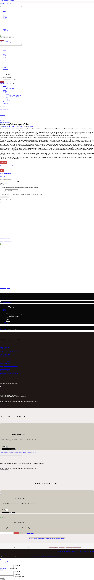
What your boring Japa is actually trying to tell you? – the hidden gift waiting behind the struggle (17, 358)
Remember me (13, 568)
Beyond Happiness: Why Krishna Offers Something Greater (10, 351)
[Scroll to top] (1, 559)
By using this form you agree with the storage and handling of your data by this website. (22, 194)
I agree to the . (27, 533)
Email (3, 446)
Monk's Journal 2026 (5, 347)
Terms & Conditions (76, 547)
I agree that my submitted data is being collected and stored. (15, 577)
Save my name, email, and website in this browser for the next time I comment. (20, 187)
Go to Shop (2, 120)
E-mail (1, 184)
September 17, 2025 (4, 356)
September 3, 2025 (4, 370)
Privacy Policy (30, 533)
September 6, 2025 (4, 363)
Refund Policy (69, 547)
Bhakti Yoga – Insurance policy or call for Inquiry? (9, 366)
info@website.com (4, 109)
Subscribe (16, 533)
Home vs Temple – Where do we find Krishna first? (9, 373)
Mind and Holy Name (5, 122)
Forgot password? (4, 568)
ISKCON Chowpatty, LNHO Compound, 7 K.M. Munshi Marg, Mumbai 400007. (19, 468)
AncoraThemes (3, 329)
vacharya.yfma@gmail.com (6, 403)
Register (7, 562)
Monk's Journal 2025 (5, 354)
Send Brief (2, 115)
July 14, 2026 (3, 348)
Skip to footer (10, 0)
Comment (2, 191)
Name (1, 183)
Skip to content (3, 0)
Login (6, 561)
